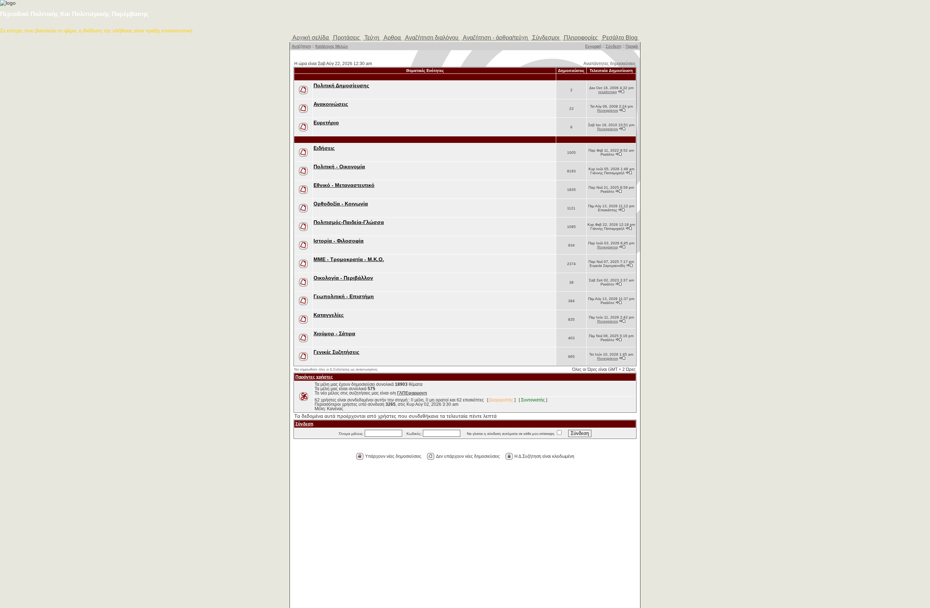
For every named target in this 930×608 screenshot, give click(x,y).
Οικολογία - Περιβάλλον (343, 278)
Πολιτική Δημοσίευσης (341, 85)
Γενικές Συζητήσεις (336, 352)
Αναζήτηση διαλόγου (432, 38)
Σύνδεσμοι (546, 38)
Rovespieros (607, 110)
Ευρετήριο (326, 122)
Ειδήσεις (324, 148)
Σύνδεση (613, 46)
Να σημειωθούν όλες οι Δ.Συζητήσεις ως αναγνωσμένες (335, 369)
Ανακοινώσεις (331, 104)
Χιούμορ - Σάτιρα (334, 333)
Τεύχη (372, 38)
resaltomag (607, 92)
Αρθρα (392, 38)
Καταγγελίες (329, 315)
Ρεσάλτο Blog (620, 38)
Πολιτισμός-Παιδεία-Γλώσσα (349, 222)
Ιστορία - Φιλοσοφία (339, 241)
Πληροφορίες (580, 38)
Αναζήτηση (301, 46)
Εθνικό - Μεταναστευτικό (344, 185)
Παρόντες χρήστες (314, 377)
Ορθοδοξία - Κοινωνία (341, 204)
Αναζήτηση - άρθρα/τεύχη (495, 38)
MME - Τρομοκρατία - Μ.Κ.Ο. (349, 259)
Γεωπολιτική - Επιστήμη (344, 296)
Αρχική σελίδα (310, 38)
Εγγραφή (593, 46)
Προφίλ (632, 46)
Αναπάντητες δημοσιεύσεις (609, 63)
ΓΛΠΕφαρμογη (412, 393)
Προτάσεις (346, 38)
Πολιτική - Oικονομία (339, 166)
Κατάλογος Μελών (331, 46)
